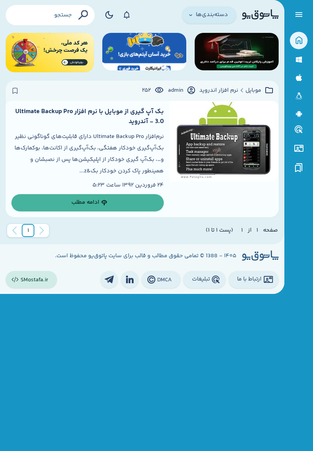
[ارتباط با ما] (299, 148)
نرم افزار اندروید (218, 90)
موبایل (253, 90)
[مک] (298, 78)
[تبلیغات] (298, 129)
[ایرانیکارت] (144, 52)
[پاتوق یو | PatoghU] (260, 15)
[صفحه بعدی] (14, 230)
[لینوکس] (298, 96)
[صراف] (50, 52)
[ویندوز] (298, 59)
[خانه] (299, 41)
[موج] (237, 52)
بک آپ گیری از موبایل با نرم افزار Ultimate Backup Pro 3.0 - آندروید (89, 117)
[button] (28, 230)
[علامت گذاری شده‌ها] (299, 168)
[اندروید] (298, 114)
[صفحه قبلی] (41, 230)
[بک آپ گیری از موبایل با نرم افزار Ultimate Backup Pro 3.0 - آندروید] (224, 159)
